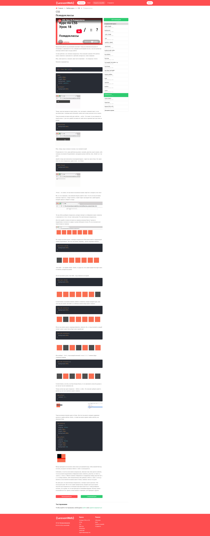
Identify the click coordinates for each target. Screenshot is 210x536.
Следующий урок (91, 496)
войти (84, 507)
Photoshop (82, 528)
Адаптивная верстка (84, 532)
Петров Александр (65, 523)
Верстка (81, 526)
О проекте (110, 3)
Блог (89, 3)
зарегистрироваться (95, 507)
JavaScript (81, 530)
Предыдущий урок (67, 496)
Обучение (81, 3)
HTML (80, 522)
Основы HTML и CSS (84, 520)
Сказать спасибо (99, 3)
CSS (80, 524)
